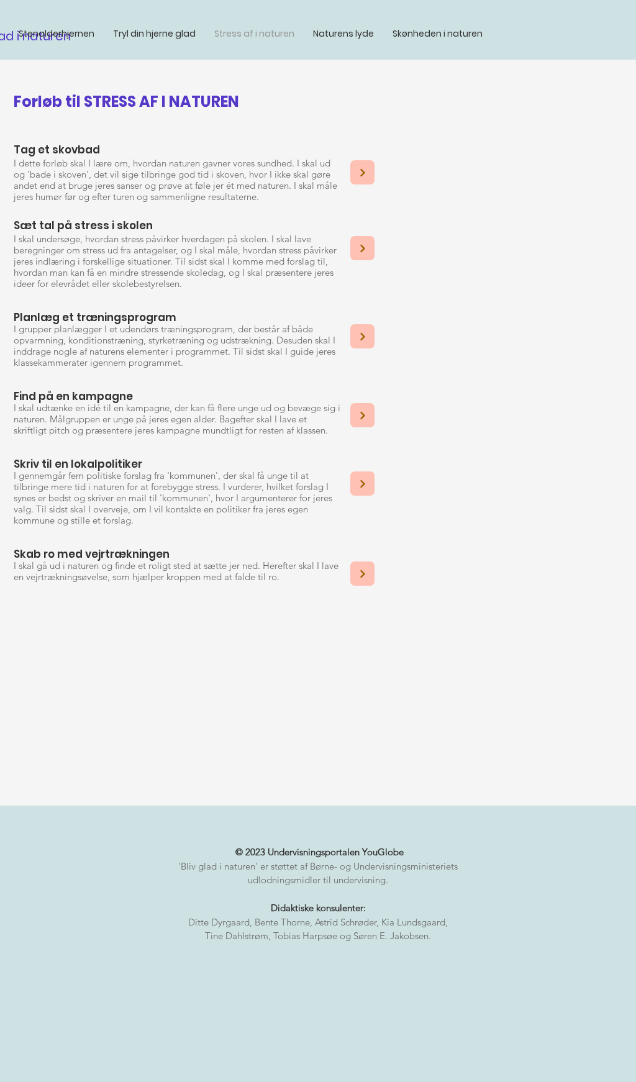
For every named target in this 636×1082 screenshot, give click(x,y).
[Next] (362, 172)
